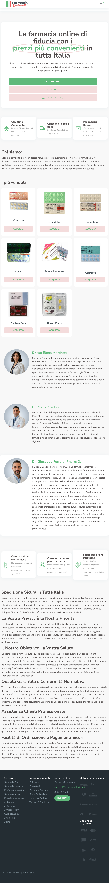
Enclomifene (18, 323)
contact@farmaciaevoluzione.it (70, 787)
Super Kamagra (54, 271)
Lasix (18, 271)
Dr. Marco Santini (45, 407)
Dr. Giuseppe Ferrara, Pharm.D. (56, 461)
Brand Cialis (54, 323)
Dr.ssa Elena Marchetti (49, 352)
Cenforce (90, 272)
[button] (53, 97)
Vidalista (18, 220)
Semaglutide (54, 222)
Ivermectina (91, 222)
